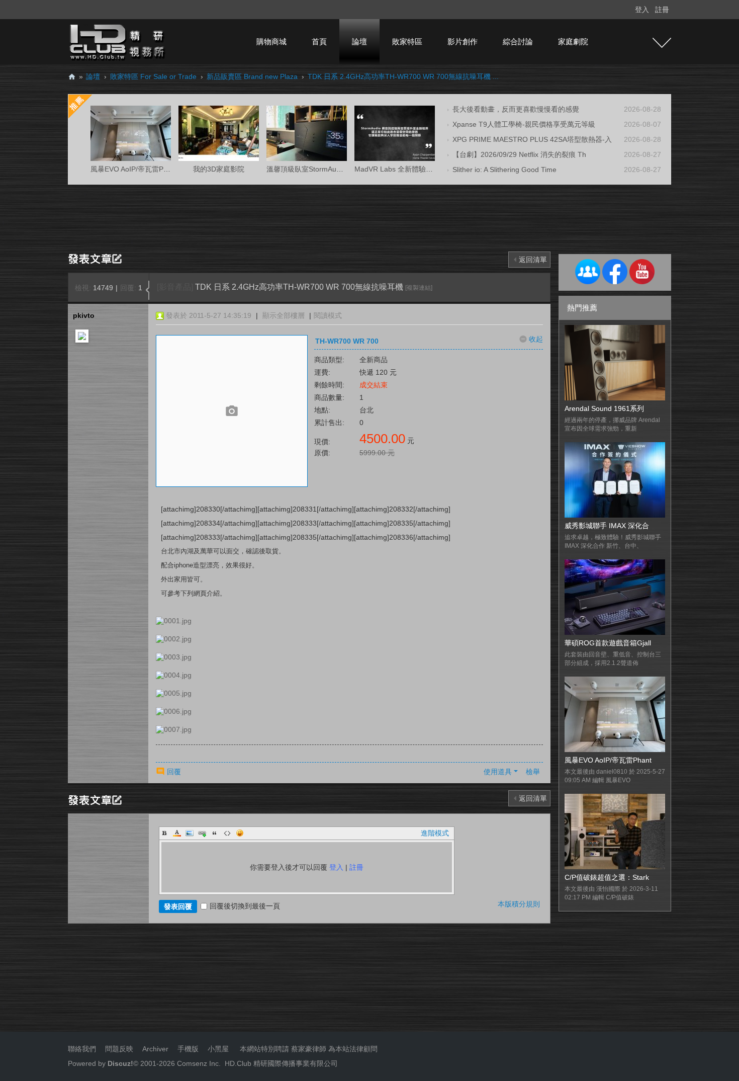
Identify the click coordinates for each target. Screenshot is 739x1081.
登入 (642, 10)
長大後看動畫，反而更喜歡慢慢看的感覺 (515, 109)
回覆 (174, 772)
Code (227, 833)
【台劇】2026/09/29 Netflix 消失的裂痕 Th (519, 154)
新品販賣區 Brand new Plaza (252, 76)
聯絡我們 (82, 1049)
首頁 (319, 41)
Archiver (155, 1049)
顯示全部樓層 (283, 315)
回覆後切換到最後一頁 (245, 906)
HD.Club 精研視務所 (72, 76)
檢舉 (533, 772)
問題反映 (118, 1049)
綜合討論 (518, 41)
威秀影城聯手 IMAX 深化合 (607, 526)
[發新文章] (97, 258)
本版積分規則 (519, 904)
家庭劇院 (573, 41)
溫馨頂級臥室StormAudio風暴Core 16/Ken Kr (337, 169)
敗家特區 (407, 41)
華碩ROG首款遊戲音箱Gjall (608, 643)
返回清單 (533, 260)
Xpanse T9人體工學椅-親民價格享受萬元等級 (523, 124)
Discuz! (120, 1063)
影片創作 (462, 41)
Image (189, 833)
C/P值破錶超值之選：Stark (607, 877)
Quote (215, 833)
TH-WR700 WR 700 (347, 341)
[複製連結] (418, 287)
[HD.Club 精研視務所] (118, 41)
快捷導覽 (662, 43)
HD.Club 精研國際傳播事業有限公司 (281, 1063)
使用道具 (498, 772)
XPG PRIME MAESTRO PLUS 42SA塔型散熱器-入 (532, 139)
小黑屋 (218, 1049)
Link (202, 833)
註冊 (662, 10)
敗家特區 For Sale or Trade (153, 76)
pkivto (84, 315)
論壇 (359, 41)
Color (177, 833)
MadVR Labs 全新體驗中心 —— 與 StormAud (426, 169)
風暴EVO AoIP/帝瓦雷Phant (608, 760)
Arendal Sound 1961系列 (604, 408)
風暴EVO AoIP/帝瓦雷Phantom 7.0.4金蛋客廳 (162, 169)
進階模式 (435, 833)
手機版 (188, 1049)
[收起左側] (147, 290)
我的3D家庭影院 (218, 169)
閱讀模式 (328, 315)
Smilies (240, 833)
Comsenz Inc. (198, 1063)
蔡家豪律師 (308, 1049)
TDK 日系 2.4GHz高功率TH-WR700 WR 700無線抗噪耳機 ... (403, 76)
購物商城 (271, 41)
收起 (536, 339)
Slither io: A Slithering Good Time (504, 169)
